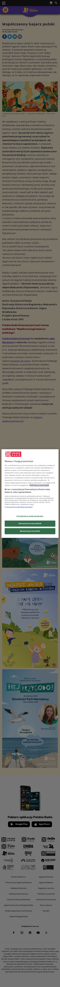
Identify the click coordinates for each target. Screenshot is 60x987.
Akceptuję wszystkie (30, 531)
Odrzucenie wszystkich (30, 523)
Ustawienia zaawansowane (29, 516)
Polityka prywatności (39, 485)
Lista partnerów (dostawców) (18, 507)
